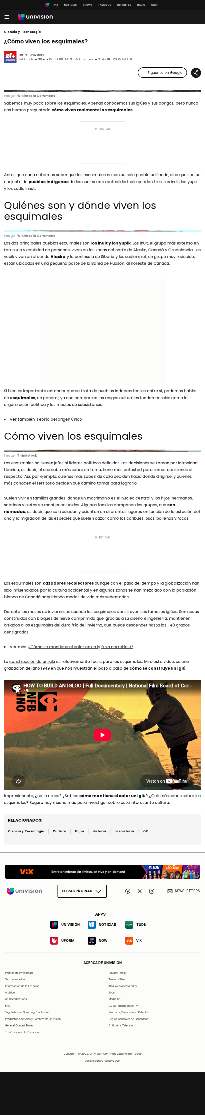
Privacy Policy (117, 973)
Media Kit (114, 999)
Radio (141, 4)
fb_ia (79, 831)
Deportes (124, 4)
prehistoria (124, 831)
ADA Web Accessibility (122, 986)
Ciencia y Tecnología (22, 32)
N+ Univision (34, 55)
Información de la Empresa (22, 986)
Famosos (104, 4)
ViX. (145, 831)
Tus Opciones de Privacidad (22, 1032)
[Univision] (35, 17)
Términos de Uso (15, 979)
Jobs (111, 992)
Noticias (70, 4)
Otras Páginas (77, 890)
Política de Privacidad (19, 973)
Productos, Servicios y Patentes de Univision (33, 1018)
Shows (87, 4)
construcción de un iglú (32, 661)
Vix (56, 4)
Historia (99, 831)
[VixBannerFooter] (102, 872)
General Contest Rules (19, 1025)
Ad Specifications (16, 999)
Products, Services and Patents (128, 1012)
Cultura (59, 831)
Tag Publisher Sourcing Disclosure (26, 1012)
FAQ (7, 1005)
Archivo (10, 992)
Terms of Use (116, 979)
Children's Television (121, 1025)
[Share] (196, 73)
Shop (154, 4)
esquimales (22, 583)
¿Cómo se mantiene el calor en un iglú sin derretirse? (80, 647)
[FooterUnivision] (24, 891)
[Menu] (6, 17)
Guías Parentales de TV (123, 1005)
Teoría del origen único (59, 419)
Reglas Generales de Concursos (128, 1018)
